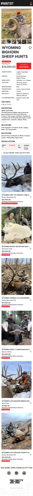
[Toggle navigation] (31, 4)
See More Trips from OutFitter (16, 468)
